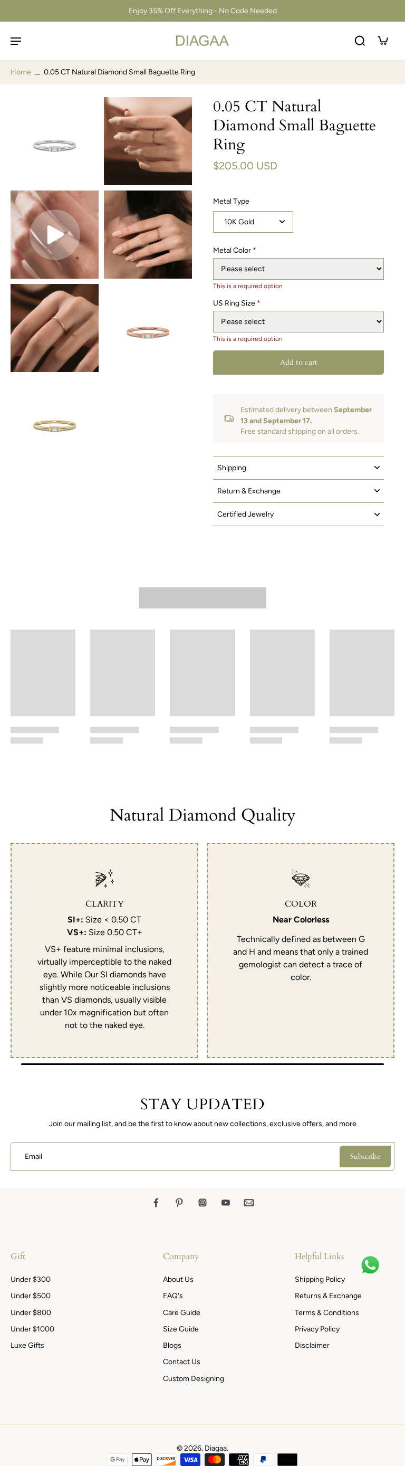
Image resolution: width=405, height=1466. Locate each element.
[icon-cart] (382, 40)
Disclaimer (312, 1345)
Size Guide (181, 1329)
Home (21, 72)
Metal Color (234, 250)
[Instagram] (202, 1202)
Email (33, 1156)
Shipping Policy (320, 1279)
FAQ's (173, 1295)
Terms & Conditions (327, 1312)
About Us (178, 1279)
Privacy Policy (317, 1329)
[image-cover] (55, 235)
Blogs (172, 1345)
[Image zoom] (55, 141)
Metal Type (231, 201)
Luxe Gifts (27, 1345)
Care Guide (181, 1312)
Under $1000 (32, 1329)
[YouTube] (225, 1202)
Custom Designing (193, 1378)
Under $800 (31, 1312)
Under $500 (31, 1295)
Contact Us (181, 1361)
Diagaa (216, 1448)
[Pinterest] (179, 1202)
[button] (298, 362)
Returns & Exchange (328, 1295)
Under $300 (31, 1279)
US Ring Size (237, 303)
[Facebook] (156, 1202)
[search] (359, 40)
